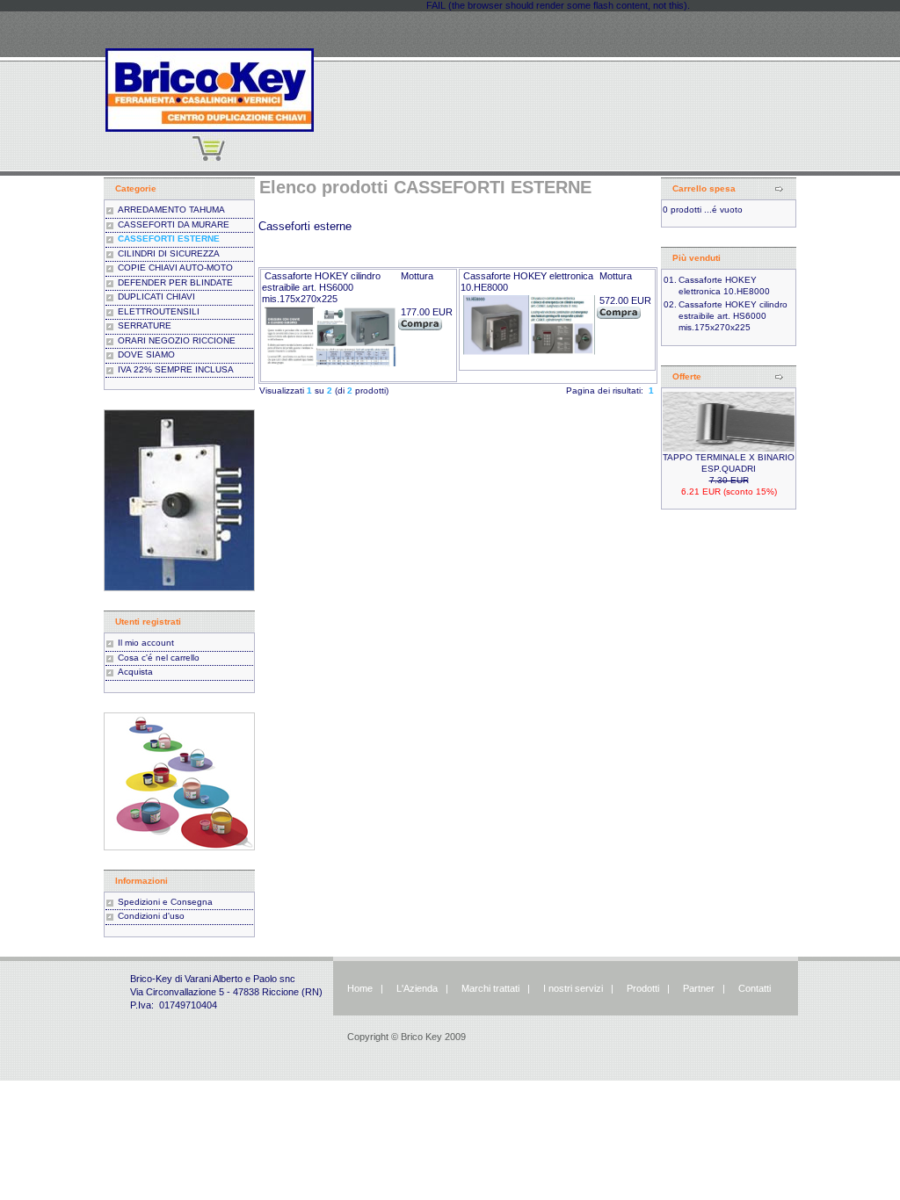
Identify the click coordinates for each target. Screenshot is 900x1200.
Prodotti (643, 988)
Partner (699, 988)
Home (360, 988)
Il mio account (146, 642)
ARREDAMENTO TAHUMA (171, 209)
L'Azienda (417, 988)
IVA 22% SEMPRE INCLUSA (176, 369)
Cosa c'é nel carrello (159, 657)
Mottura (417, 276)
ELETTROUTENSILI (159, 311)
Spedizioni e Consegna (165, 902)
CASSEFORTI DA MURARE (173, 224)
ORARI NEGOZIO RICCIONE (177, 340)
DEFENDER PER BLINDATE (175, 282)
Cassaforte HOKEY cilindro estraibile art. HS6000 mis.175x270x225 (321, 287)
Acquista (135, 671)
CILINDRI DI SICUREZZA (169, 253)
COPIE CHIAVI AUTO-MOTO (175, 267)
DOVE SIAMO (146, 354)
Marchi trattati (490, 988)
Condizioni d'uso (151, 916)
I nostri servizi (572, 988)
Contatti (754, 988)
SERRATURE (144, 325)
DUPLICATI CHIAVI (156, 296)
